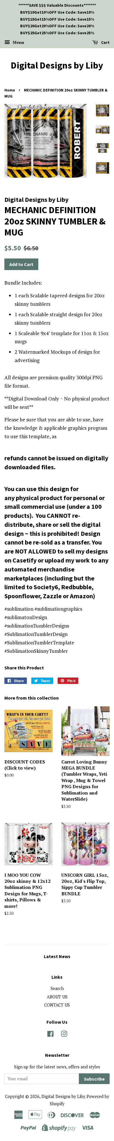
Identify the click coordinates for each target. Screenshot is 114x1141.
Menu (17, 42)
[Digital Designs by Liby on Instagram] (64, 1035)
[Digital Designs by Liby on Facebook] (50, 1035)
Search (57, 988)
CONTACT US (57, 1005)
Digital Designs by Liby (57, 65)
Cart (105, 42)
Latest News (57, 956)
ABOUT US (57, 997)
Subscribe (94, 1079)
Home (9, 90)
